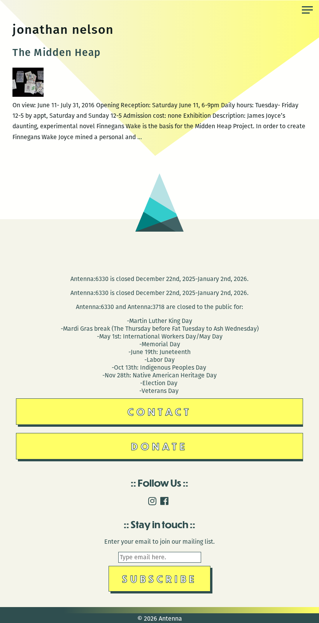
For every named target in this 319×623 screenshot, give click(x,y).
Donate (159, 446)
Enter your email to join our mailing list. (159, 541)
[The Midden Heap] (28, 94)
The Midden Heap (56, 52)
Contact (160, 411)
